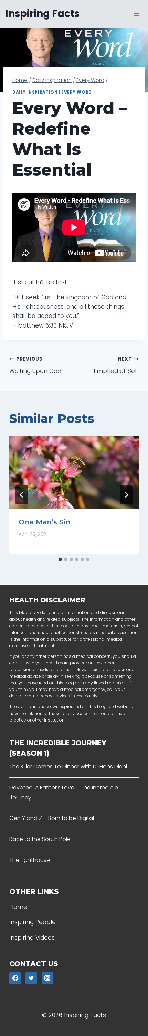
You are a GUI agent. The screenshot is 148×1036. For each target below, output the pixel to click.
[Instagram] (47, 978)
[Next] (126, 494)
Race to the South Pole (40, 839)
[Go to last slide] (21, 494)
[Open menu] (136, 13)
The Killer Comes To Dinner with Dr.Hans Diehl (68, 766)
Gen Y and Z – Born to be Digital (51, 818)
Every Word (76, 92)
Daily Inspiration (34, 92)
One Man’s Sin (44, 522)
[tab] (60, 559)
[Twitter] (31, 978)
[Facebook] (15, 978)
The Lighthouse (29, 860)
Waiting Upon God (35, 365)
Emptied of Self (116, 365)
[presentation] (74, 472)
